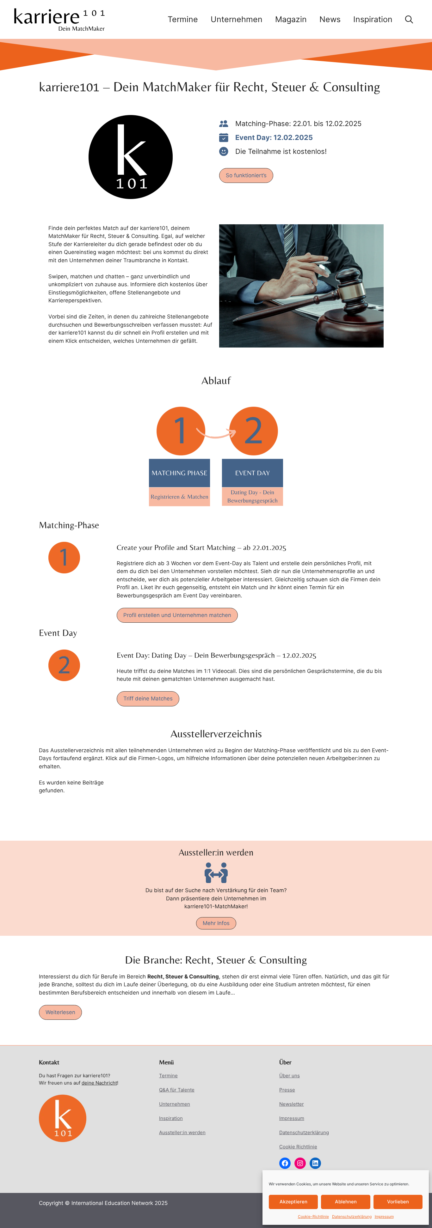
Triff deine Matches (148, 698)
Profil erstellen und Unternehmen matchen (177, 615)
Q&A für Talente (176, 1090)
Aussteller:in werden (182, 1132)
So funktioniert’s (246, 175)
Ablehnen (346, 1202)
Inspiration (372, 19)
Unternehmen (236, 19)
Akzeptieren (293, 1202)
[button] (409, 19)
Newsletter (291, 1104)
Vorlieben (398, 1202)
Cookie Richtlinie (298, 1147)
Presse (287, 1090)
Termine (183, 19)
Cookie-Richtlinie (313, 1216)
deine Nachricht (99, 1083)
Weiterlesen (60, 1012)
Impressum (384, 1216)
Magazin (291, 19)
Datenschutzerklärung (352, 1216)
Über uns (289, 1076)
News (330, 19)
